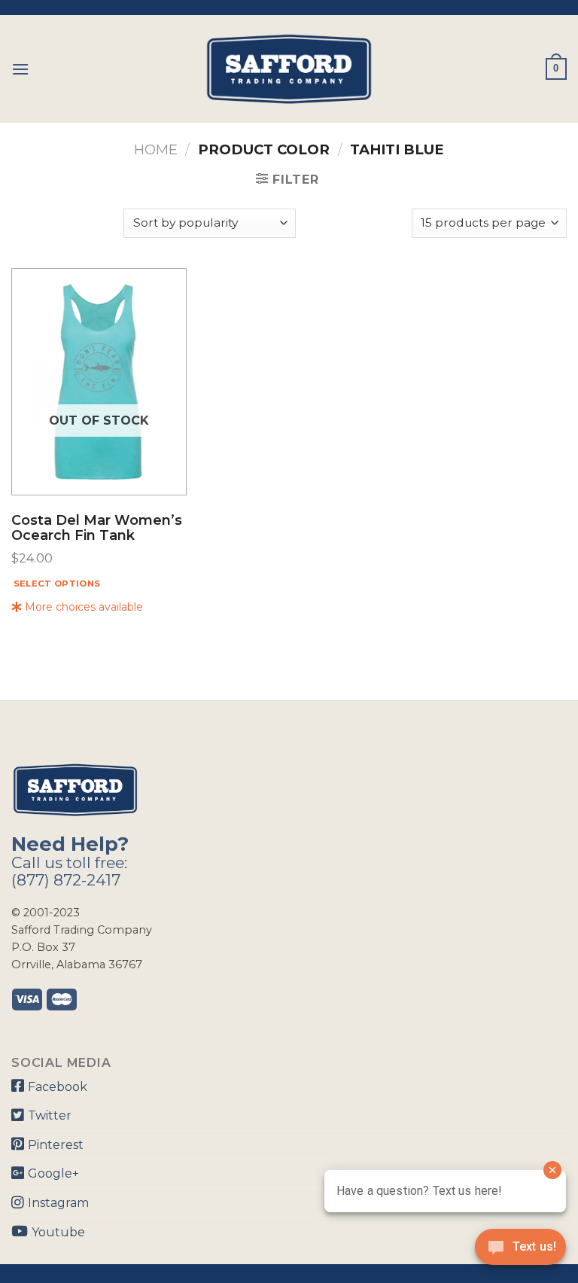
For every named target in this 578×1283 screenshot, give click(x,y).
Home (156, 149)
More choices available (82, 607)
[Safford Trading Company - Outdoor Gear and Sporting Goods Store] (289, 69)
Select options (57, 583)
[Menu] (20, 68)
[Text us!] (520, 1251)
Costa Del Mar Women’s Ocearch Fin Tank (96, 529)
